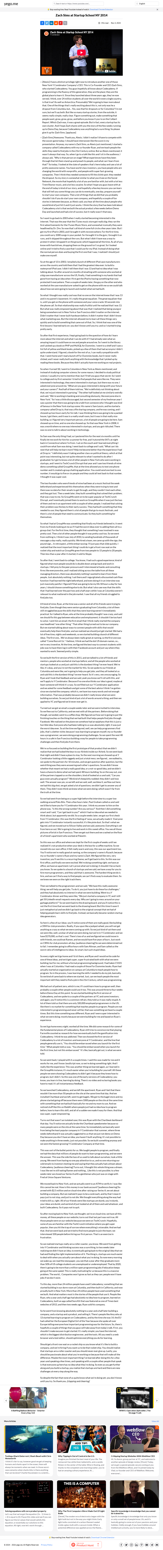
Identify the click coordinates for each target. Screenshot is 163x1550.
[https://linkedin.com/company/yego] (136, 1545)
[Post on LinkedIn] (51, 23)
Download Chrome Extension (101, 10)
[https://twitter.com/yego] (126, 1545)
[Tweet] (47, 23)
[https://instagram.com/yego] (131, 1545)
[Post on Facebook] (42, 23)
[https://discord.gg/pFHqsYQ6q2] (157, 1545)
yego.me (11, 4)
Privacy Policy (46, 1545)
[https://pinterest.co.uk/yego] (142, 1545)
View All (155, 1421)
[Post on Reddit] (56, 23)
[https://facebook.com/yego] (121, 1545)
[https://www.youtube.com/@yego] (147, 1545)
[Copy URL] (65, 23)
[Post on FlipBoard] (61, 23)
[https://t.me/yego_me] (152, 1545)
